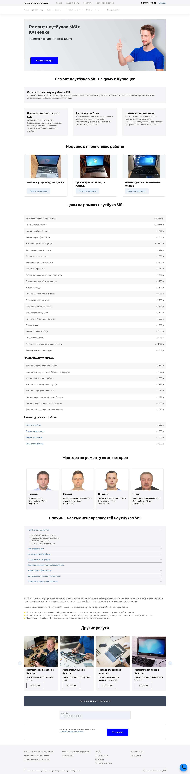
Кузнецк (162, 3)
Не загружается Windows (39, 554)
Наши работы (72, 3)
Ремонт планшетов (74, 10)
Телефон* (65, 713)
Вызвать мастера (44, 60)
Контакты (88, 3)
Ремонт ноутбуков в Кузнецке (36, 755)
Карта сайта (136, 755)
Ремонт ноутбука (33, 425)
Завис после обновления (39, 570)
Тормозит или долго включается (43, 581)
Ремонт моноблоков (94, 10)
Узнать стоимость (38, 191)
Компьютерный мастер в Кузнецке (38, 751)
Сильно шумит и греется (39, 559)
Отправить (117, 732)
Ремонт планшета (34, 437)
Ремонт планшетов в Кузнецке (37, 759)
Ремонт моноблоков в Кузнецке (75, 751)
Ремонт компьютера (35, 431)
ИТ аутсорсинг (113, 10)
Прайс (59, 3)
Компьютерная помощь (36, 3)
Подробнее (35, 685)
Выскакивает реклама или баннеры (44, 576)
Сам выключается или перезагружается (46, 565)
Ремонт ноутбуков (55, 10)
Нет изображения (36, 549)
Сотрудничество (105, 3)
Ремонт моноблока (35, 444)
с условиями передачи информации (71, 732)
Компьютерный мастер (33, 10)
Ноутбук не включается (38, 530)
